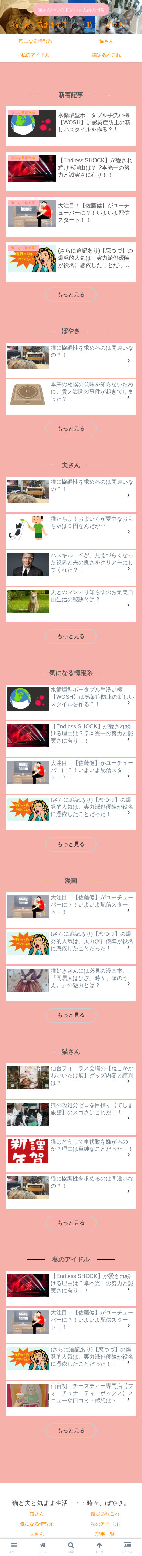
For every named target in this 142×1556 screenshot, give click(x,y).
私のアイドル (105, 1524)
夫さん (37, 1534)
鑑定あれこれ (105, 1513)
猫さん (37, 1513)
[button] (128, 1045)
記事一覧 (105, 1534)
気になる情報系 (37, 1524)
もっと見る (71, 294)
